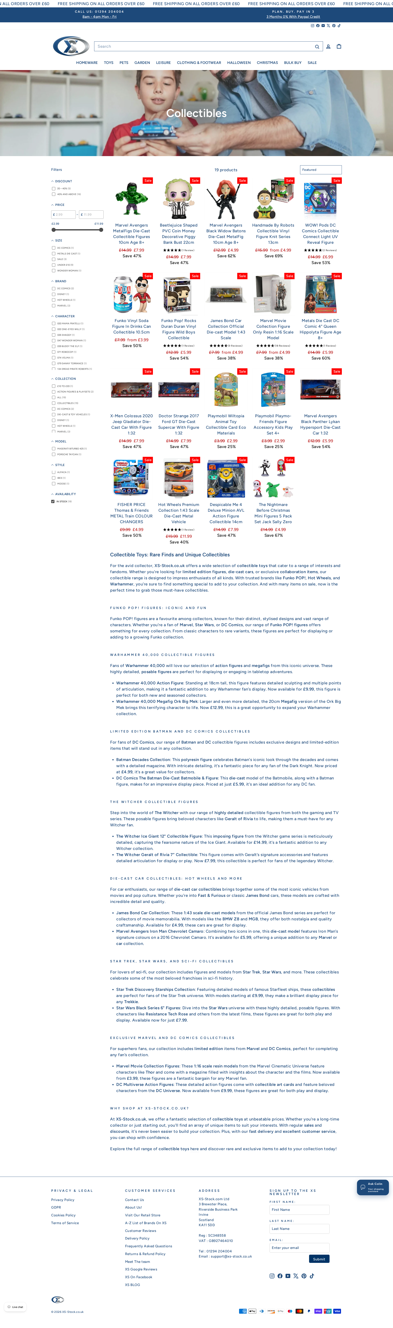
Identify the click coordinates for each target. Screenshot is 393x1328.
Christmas (267, 62)
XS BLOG (132, 1285)
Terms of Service (65, 1223)
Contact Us (134, 1200)
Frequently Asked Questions (148, 1246)
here (194, 1148)
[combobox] (208, 46)
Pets (124, 62)
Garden (142, 62)
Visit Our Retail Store (142, 1215)
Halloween (239, 62)
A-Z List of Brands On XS (146, 1223)
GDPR (56, 1207)
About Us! (133, 1207)
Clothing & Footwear (199, 62)
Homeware (87, 62)
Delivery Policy (137, 1238)
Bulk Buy (293, 62)
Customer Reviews (140, 1231)
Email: (277, 1240)
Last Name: (282, 1221)
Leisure (163, 62)
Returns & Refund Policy (145, 1254)
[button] (178, 250)
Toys (108, 62)
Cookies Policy (63, 1215)
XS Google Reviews (141, 1269)
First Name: (283, 1201)
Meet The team (137, 1262)
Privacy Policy (62, 1200)
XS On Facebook (138, 1277)
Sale (312, 62)
